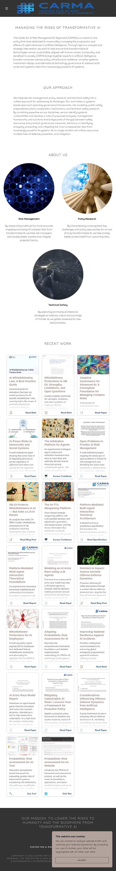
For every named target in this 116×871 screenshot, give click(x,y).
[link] (55, 8)
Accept (82, 860)
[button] (7, 8)
